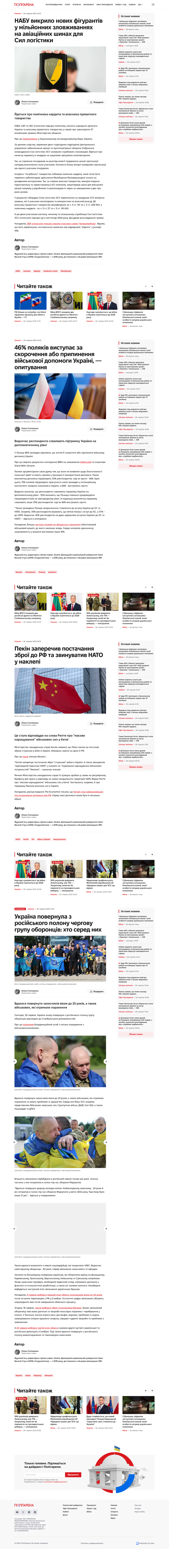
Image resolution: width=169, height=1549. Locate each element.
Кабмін (132, 5)
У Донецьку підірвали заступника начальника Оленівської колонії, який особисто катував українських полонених (136, 23)
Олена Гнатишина (29, 102)
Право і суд (120, 5)
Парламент (88, 5)
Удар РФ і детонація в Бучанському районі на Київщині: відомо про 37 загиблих (134, 70)
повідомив (28, 1024)
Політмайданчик (54, 5)
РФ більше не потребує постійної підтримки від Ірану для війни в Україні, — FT (30, 314)
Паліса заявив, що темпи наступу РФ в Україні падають (132, 98)
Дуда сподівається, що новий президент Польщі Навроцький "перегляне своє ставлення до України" (101, 1420)
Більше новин (136, 139)
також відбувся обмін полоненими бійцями (58, 1308)
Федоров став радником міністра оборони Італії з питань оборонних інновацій (133, 84)
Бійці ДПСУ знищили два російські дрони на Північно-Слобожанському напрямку (64, 314)
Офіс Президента (105, 5)
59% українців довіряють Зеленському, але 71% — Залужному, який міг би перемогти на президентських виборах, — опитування (101, 618)
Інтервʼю (77, 5)
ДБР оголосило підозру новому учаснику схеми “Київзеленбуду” (61, 223)
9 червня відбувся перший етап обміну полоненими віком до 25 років (64, 1295)
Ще (139, 5)
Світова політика (126, 90)
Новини (17, 14)
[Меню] (153, 4)
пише (25, 756)
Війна (121, 29)
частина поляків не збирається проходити (58, 524)
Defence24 (85, 462)
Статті (67, 5)
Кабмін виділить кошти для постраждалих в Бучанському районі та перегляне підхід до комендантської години (135, 55)
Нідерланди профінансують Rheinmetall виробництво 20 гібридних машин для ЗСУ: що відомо (100, 884)
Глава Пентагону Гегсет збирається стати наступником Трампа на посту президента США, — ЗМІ (136, 111)
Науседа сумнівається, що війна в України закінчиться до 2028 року (101, 314)
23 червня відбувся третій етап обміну (37, 1328)
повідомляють (30, 139)
